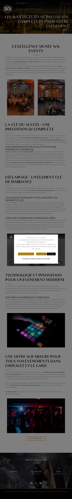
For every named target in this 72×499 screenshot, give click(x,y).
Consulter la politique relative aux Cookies (36, 258)
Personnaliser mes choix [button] (26, 254)
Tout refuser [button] (51, 254)
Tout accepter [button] (41, 254)
